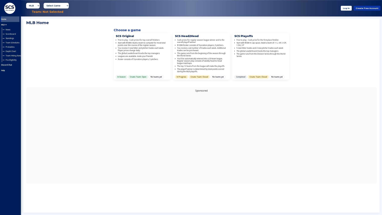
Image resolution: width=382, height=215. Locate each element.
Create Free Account (367, 8)
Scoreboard (11, 34)
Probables (10, 47)
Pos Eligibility (11, 60)
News (8, 29)
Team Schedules (12, 42)
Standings (10, 38)
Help (3, 70)
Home (3, 19)
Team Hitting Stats (13, 55)
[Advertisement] (201, 137)
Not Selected (53, 12)
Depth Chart (11, 51)
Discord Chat (6, 65)
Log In (346, 8)
